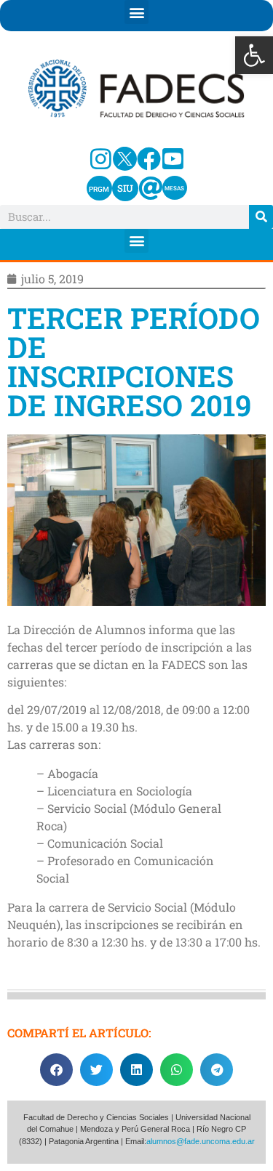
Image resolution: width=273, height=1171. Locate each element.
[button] (254, 55)
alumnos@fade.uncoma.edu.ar (200, 1141)
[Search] (261, 217)
